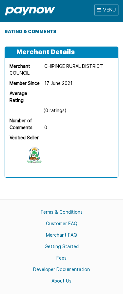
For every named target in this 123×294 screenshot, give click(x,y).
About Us (61, 281)
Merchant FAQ (61, 235)
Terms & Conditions (61, 212)
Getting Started (62, 246)
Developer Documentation (61, 269)
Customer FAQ (61, 223)
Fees (61, 258)
